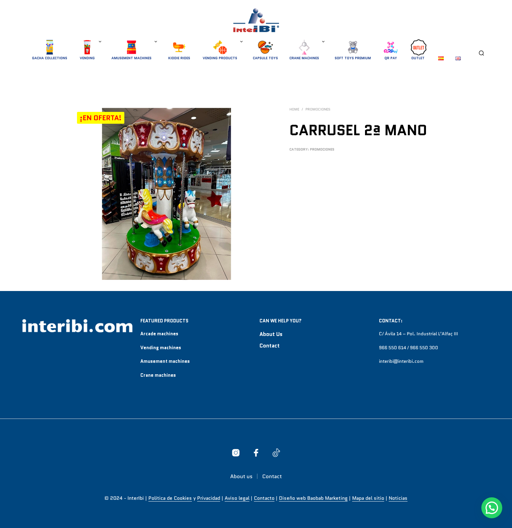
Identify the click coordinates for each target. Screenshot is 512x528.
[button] (491, 507)
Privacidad (208, 498)
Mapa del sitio (368, 498)
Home (294, 109)
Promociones (317, 109)
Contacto (264, 498)
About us (270, 334)
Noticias (398, 498)
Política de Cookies (170, 498)
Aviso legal (237, 498)
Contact (269, 346)
